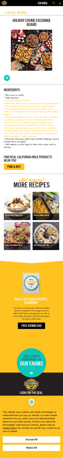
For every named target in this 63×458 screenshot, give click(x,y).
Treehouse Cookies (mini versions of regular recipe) (29, 122)
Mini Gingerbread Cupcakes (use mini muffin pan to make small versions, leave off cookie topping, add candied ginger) (31, 111)
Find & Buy (14, 167)
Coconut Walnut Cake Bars (18, 100)
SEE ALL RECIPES (15, 13)
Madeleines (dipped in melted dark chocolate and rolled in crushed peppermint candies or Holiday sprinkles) (31, 118)
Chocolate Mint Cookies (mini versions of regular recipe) (32, 103)
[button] (60, 3)
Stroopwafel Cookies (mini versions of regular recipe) (30, 106)
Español (43, 3)
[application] (31, 427)
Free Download (31, 326)
